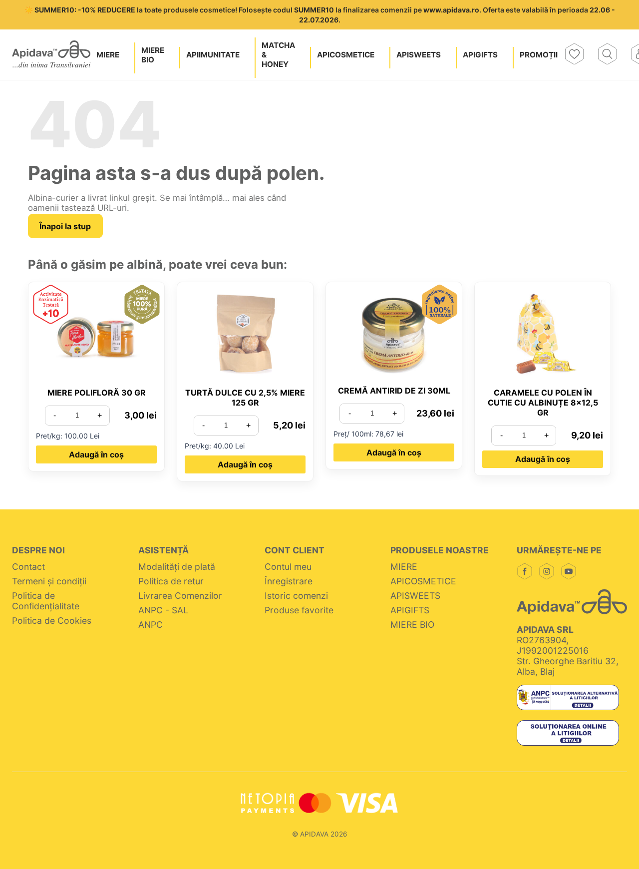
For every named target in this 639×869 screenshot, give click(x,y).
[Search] (607, 54)
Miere (107, 54)
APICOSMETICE (423, 581)
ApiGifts (480, 54)
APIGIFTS (409, 610)
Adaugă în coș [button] (96, 454)
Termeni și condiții (49, 581)
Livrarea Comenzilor (180, 595)
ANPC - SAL (163, 610)
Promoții (539, 54)
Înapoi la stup (65, 226)
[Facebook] (525, 572)
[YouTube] (569, 572)
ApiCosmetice (345, 54)
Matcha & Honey (278, 54)
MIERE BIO (412, 624)
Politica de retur (171, 581)
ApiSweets (418, 54)
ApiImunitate (213, 54)
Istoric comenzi (296, 595)
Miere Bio (152, 54)
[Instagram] (547, 572)
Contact (28, 566)
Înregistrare (289, 581)
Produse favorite (299, 610)
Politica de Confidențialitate (47, 600)
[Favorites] (574, 54)
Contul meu (288, 566)
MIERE (403, 566)
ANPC (150, 624)
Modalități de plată (176, 566)
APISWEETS (415, 595)
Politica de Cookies (51, 620)
